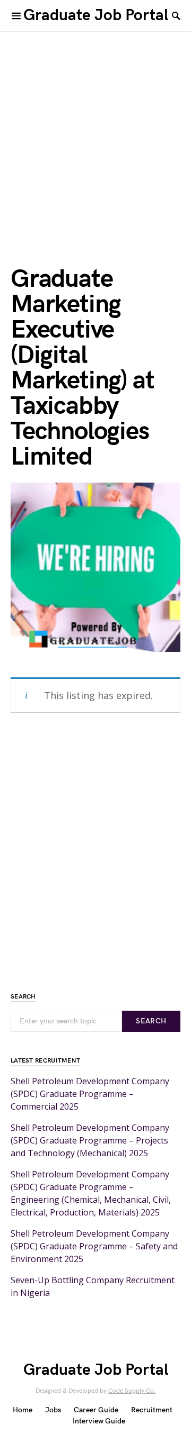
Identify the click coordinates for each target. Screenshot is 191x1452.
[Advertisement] (95, 132)
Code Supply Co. (132, 1391)
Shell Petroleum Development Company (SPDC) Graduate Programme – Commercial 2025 (90, 1093)
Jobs (53, 1409)
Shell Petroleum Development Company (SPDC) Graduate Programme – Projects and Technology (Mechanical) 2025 (90, 1140)
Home (22, 1409)
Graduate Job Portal (95, 15)
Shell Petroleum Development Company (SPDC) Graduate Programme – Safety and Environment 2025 (94, 1246)
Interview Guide (99, 1421)
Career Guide (96, 1409)
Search (151, 1021)
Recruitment (151, 1409)
